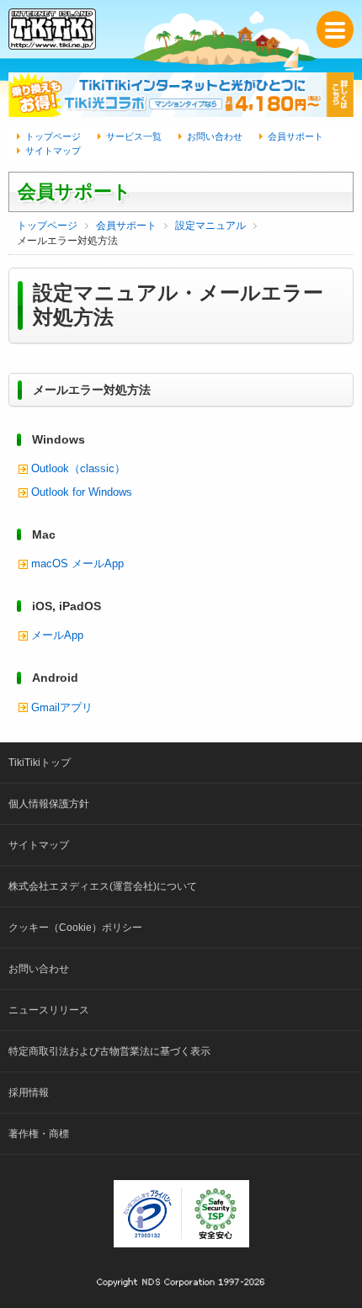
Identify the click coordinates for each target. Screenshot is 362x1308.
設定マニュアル (210, 225)
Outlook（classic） (78, 468)
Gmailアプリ (62, 707)
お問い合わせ (214, 136)
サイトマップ (53, 151)
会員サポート (295, 136)
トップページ (53, 136)
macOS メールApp (77, 563)
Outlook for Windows (81, 492)
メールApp (57, 635)
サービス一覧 (134, 136)
